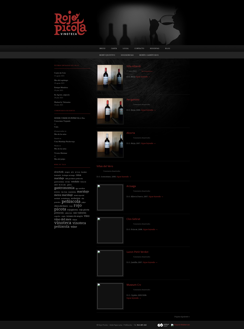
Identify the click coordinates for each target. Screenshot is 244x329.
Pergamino (133, 99)
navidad (57, 198)
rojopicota (72, 209)
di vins (67, 182)
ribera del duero (61, 206)
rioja (71, 206)
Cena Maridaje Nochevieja (64, 141)
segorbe (57, 216)
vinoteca (62, 222)
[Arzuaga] (110, 209)
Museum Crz (134, 284)
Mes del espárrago (61, 80)
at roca (77, 172)
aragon (67, 172)
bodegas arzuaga (68, 175)
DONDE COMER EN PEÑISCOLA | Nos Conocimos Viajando (69, 119)
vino (87, 215)
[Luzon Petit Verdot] (110, 275)
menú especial (79, 195)
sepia (63, 216)
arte (72, 172)
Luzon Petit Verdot (137, 251)
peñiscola (71, 201)
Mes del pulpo (59, 159)
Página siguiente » (182, 317)
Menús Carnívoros (149, 55)
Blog (167, 48)
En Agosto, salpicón (62, 94)
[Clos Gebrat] (110, 242)
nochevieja (75, 198)
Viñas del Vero (105, 166)
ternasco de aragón (75, 216)
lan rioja (64, 192)
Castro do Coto (60, 73)
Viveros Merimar (60, 153)
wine (74, 226)
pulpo (84, 202)
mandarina (72, 192)
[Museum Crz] (110, 308)
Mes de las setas (60, 134)
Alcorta (131, 132)
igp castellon (80, 188)
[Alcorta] (110, 157)
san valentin (79, 213)
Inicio (102, 48)
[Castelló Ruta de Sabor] (162, 325)
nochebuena (65, 198)
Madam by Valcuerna (62, 102)
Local (126, 48)
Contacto (139, 48)
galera (69, 185)
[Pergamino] (110, 123)
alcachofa (59, 172)
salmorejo (68, 213)
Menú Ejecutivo (107, 55)
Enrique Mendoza (61, 87)
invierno (57, 192)
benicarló (57, 175)
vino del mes (62, 219)
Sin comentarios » (147, 71)
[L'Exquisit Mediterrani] (179, 325)
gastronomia (64, 188)
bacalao (84, 172)
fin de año (62, 185)
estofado (75, 182)
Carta (114, 48)
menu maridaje (63, 195)
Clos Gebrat (133, 218)
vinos (74, 220)
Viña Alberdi (134, 66)
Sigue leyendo (143, 77)
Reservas (154, 48)
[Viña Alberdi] (110, 90)
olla (82, 198)
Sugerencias (127, 55)
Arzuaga (131, 186)
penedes (57, 202)
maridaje (83, 191)
